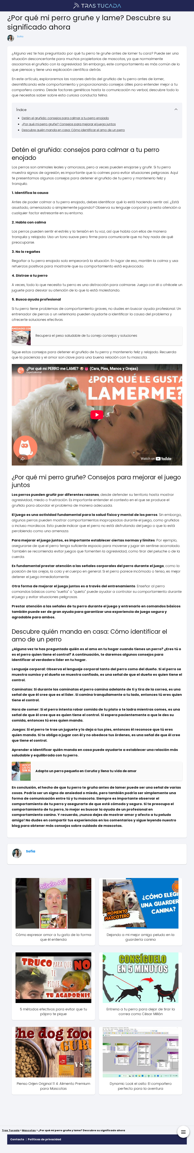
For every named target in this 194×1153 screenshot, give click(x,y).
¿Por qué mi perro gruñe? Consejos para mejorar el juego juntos (69, 124)
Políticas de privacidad (44, 1139)
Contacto (17, 1139)
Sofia (20, 36)
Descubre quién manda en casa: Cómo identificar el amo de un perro (73, 130)
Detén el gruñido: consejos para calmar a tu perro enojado (65, 118)
